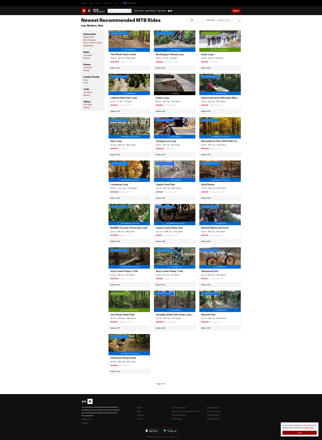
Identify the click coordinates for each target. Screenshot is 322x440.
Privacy (172, 437)
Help (139, 411)
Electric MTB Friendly (92, 43)
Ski (116, 3)
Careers (85, 423)
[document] (300, 429)
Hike (98, 3)
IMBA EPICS (88, 37)
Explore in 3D (114, 68)
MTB (91, 3)
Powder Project (213, 415)
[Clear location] (239, 20)
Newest (86, 58)
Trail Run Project (214, 411)
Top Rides (161, 11)
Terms (166, 437)
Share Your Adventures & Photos (185, 411)
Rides (85, 80)
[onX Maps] (87, 403)
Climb (83, 3)
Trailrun (107, 3)
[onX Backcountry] (129, 3)
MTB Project (177, 419)
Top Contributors (179, 407)
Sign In (236, 11)
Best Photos (150, 11)
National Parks (213, 419)
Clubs (139, 419)
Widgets (140, 415)
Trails (85, 83)
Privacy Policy (309, 428)
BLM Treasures (89, 40)
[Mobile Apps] (170, 11)
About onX (86, 419)
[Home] (94, 10)
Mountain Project (179, 415)
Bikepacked (88, 45)
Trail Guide (138, 11)
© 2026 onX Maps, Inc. (154, 437)
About (139, 407)
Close (299, 433)
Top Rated (87, 55)
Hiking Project (213, 407)
